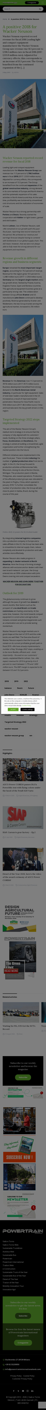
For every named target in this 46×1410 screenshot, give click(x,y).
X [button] (41, 699)
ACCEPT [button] (13, 709)
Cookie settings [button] (27, 709)
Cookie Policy (26, 705)
